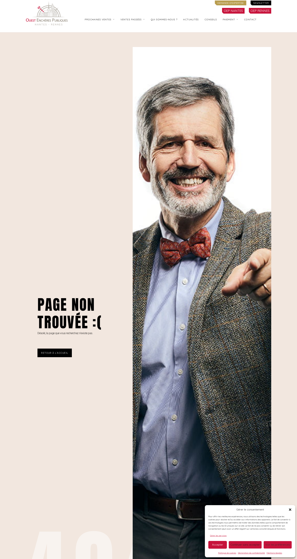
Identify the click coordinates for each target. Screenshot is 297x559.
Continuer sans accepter (245, 544)
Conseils (211, 19)
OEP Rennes (260, 11)
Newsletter (261, 2)
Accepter (217, 544)
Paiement (229, 19)
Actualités (191, 19)
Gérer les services (218, 535)
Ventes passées (131, 19)
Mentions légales (274, 553)
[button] (290, 509)
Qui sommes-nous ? (164, 19)
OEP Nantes (233, 11)
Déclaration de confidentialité (251, 553)
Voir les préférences (277, 544)
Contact (250, 19)
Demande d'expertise (230, 2)
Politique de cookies (227, 553)
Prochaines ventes (98, 19)
